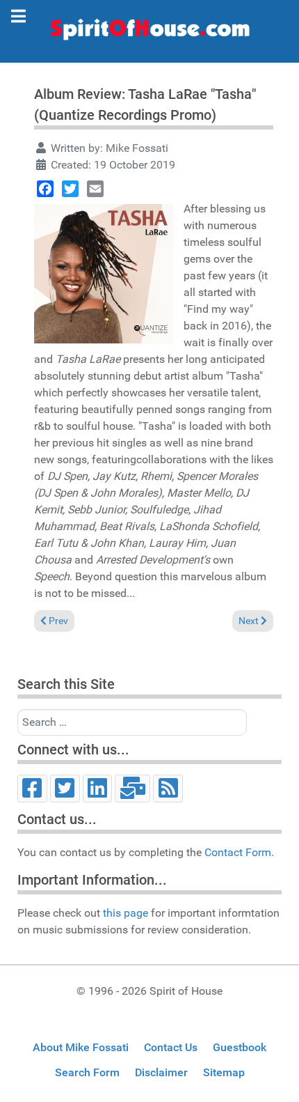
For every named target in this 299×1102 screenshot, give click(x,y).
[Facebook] (45, 188)
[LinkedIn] (98, 788)
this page (125, 912)
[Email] (95, 188)
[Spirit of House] (149, 33)
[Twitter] (70, 188)
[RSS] (168, 788)
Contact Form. (239, 852)
